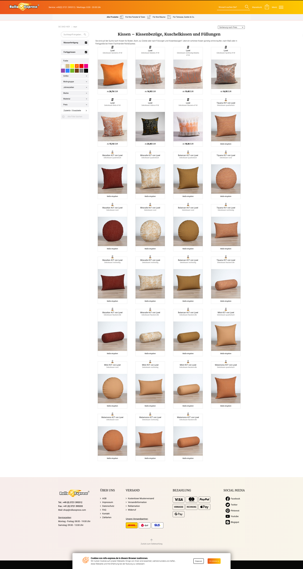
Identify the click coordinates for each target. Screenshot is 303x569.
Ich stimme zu (214, 561)
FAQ (104, 510)
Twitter (233, 504)
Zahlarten (106, 517)
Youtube (234, 516)
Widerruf (132, 510)
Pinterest (234, 510)
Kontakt (106, 513)
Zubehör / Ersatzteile (72, 110)
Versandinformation (137, 502)
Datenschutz (108, 506)
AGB (104, 498)
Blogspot (234, 522)
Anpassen (198, 561)
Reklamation (134, 506)
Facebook (235, 498)
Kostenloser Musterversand (141, 498)
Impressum (107, 502)
